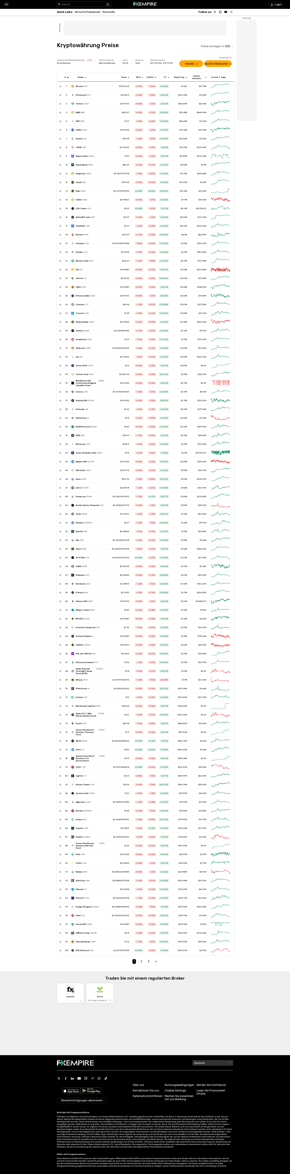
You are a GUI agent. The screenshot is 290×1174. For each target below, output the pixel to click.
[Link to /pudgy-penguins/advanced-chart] (220, 906)
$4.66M (203, 688)
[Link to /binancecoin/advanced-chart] (220, 112)
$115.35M (202, 217)
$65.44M (202, 776)
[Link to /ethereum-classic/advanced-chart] (220, 662)
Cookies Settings (175, 1090)
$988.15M (201, 287)
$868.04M (201, 112)
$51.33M (202, 828)
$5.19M (203, 741)
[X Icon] (59, 1078)
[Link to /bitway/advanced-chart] (220, 680)
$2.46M (203, 566)
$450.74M (201, 357)
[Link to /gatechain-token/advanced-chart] (220, 749)
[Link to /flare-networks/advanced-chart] (220, 915)
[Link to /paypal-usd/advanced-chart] (220, 400)
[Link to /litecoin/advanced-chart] (220, 304)
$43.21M (202, 313)
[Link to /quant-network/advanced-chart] (220, 723)
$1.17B (203, 165)
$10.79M (202, 819)
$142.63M (201, 461)
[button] (6, 4)
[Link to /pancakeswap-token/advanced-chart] (220, 941)
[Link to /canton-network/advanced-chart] (220, 278)
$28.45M (202, 784)
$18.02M (202, 767)
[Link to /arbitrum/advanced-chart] (220, 880)
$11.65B (202, 95)
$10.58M (202, 278)
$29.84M (202, 531)
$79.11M (203, 331)
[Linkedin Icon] (72, 1078)
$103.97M (202, 488)
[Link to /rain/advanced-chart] (220, 191)
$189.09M (201, 427)
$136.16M (202, 653)
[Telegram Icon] (92, 1078)
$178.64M (202, 636)
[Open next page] (156, 962)
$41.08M (202, 296)
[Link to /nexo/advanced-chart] (220, 741)
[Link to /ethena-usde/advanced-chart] (220, 295)
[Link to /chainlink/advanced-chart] (220, 226)
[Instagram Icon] (86, 1078)
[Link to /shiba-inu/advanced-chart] (220, 348)
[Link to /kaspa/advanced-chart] (220, 819)
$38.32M (202, 942)
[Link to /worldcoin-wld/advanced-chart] (220, 583)
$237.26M (202, 409)
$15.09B (202, 130)
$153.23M (201, 584)
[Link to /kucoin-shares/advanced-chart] (220, 697)
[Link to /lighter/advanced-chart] (220, 776)
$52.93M (202, 662)
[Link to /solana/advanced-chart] (220, 138)
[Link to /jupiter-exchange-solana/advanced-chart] (220, 828)
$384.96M (201, 322)
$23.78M (202, 557)
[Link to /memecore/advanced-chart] (220, 418)
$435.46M (201, 156)
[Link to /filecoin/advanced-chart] (220, 889)
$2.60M (203, 619)
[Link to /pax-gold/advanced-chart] (220, 470)
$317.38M (202, 304)
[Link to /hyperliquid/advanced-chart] (220, 165)
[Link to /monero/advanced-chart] (220, 234)
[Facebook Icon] (66, 1078)
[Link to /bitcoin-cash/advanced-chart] (220, 261)
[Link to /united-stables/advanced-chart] (220, 636)
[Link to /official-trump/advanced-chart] (220, 933)
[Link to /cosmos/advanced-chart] (220, 793)
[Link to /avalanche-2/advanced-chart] (220, 339)
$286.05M (201, 549)
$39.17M (202, 523)
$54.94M (202, 898)
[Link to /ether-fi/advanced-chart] (220, 898)
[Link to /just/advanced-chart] (220, 767)
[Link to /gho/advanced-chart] (220, 854)
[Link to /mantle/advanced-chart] (220, 531)
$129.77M (202, 470)
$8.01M (203, 392)
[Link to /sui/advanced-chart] (220, 357)
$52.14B (202, 104)
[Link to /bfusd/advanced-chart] (220, 618)
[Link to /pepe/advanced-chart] (220, 549)
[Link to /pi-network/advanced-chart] (220, 688)
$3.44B (202, 121)
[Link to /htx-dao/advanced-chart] (220, 557)
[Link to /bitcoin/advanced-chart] (220, 86)
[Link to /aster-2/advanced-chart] (220, 487)
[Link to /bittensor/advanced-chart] (220, 444)
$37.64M (202, 191)
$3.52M (202, 418)
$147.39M (202, 444)
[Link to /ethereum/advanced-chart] (220, 95)
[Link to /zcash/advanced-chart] (220, 182)
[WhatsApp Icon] (99, 1078)
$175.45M (201, 339)
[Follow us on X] (215, 12)
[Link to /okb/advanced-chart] (220, 435)
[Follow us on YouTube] (226, 12)
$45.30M (202, 697)
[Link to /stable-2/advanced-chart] (220, 837)
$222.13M (202, 374)
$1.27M (203, 854)
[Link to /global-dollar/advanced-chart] (220, 322)
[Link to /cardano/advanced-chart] (220, 243)
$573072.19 (201, 453)
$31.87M (202, 802)
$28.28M (202, 435)
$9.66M (203, 540)
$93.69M (202, 348)
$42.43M (202, 627)
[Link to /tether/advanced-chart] (220, 103)
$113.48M (202, 261)
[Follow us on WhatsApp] (220, 12)
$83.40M (202, 514)
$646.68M (201, 173)
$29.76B (202, 86)
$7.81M (203, 610)
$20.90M (202, 645)
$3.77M (203, 863)
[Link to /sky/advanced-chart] (220, 540)
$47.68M (202, 811)
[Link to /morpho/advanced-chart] (220, 522)
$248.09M (201, 479)
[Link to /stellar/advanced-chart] (220, 252)
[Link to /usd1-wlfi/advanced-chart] (220, 287)
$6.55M (202, 950)
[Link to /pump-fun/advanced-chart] (220, 496)
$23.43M (202, 680)
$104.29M (201, 400)
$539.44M (201, 147)
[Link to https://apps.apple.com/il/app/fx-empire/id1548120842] (71, 1091)
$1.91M (203, 924)
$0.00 (203, 365)
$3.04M (202, 915)
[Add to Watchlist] (60, 86)
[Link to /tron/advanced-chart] (220, 147)
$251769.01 (201, 208)
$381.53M (201, 243)
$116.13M (202, 200)
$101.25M (202, 575)
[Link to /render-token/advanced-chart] (220, 810)
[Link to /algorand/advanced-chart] (220, 802)
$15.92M (202, 723)
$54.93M (202, 880)
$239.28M (201, 496)
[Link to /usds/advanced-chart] (220, 199)
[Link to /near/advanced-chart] (220, 426)
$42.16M (202, 793)
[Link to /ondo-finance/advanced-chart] (220, 514)
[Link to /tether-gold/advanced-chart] (220, 374)
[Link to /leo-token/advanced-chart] (220, 208)
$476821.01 (201, 601)
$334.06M (201, 933)
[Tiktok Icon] (106, 1078)
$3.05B (202, 138)
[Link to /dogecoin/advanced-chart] (220, 173)
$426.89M (201, 592)
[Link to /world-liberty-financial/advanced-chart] (220, 505)
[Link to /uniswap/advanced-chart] (220, 409)
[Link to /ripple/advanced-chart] (220, 121)
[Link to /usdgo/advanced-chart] (220, 645)
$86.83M (202, 234)
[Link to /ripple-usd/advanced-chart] (220, 461)
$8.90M (202, 872)
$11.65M (202, 837)
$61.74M (202, 889)
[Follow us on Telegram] (231, 12)
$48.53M (202, 505)
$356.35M (201, 226)
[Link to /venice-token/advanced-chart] (220, 784)
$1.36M (203, 749)
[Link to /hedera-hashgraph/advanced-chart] (220, 330)
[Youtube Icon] (79, 1078)
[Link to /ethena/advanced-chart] (220, 592)
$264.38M (201, 907)
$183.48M (201, 252)
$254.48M (201, 269)
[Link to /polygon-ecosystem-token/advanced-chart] (220, 653)
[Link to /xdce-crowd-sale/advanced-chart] (220, 950)
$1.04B (203, 182)
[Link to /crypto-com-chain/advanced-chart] (220, 391)
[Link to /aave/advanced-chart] (220, 479)
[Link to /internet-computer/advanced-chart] (220, 627)
